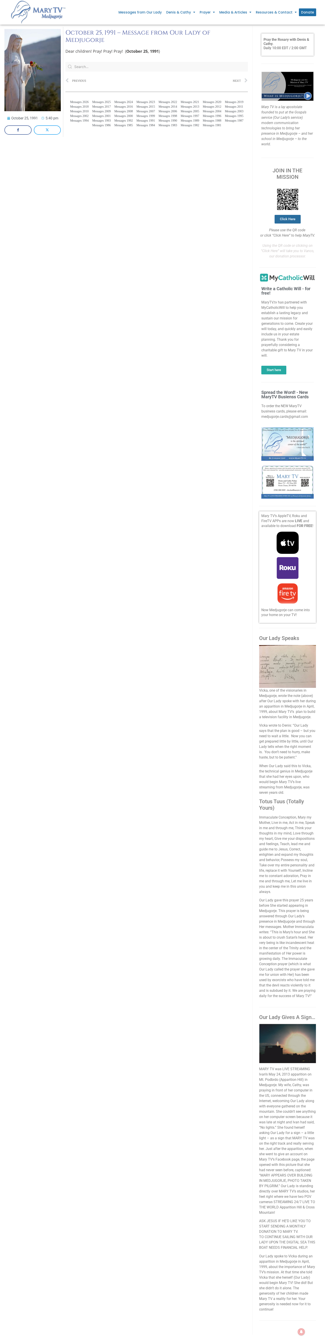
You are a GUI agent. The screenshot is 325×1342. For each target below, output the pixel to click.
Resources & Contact (274, 12)
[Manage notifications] (301, 1331)
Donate (307, 12)
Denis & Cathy (178, 12)
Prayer (205, 12)
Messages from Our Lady (140, 12)
